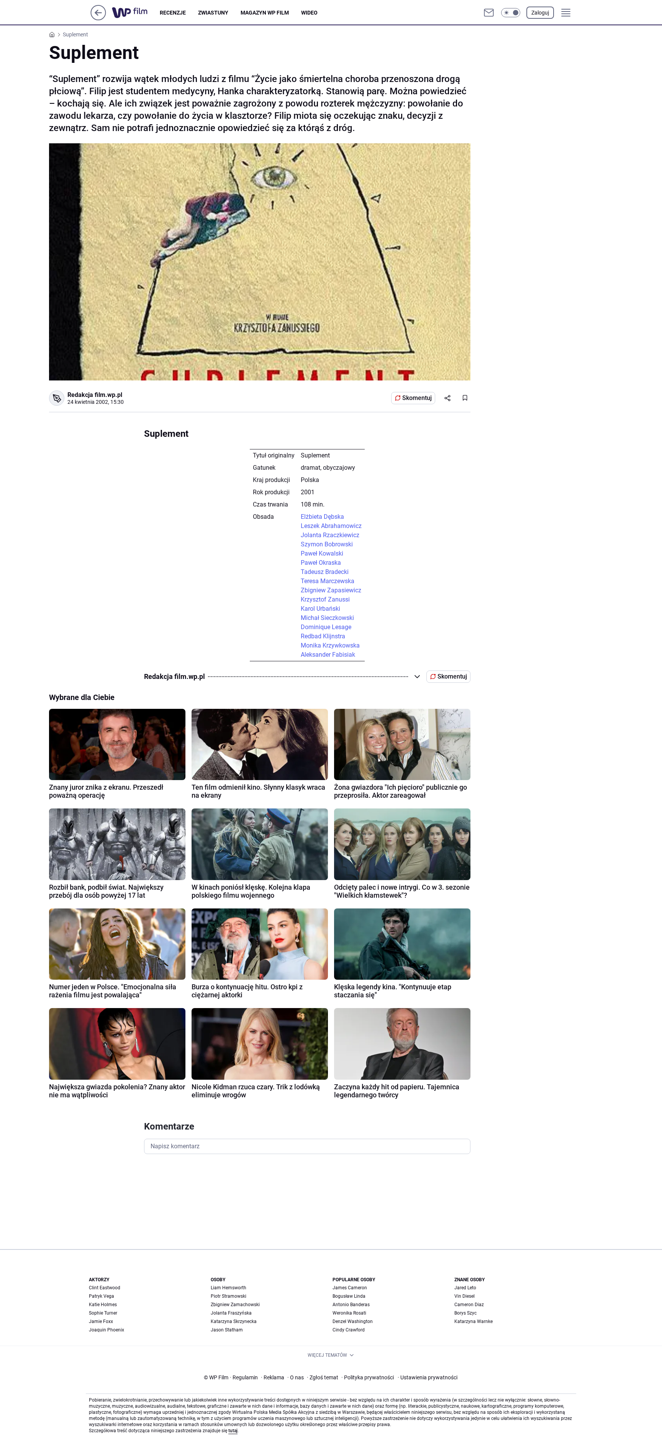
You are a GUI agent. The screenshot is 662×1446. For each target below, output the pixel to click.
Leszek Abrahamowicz (331, 526)
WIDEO (309, 13)
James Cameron (350, 1287)
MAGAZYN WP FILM (265, 13)
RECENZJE (173, 13)
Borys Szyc (465, 1313)
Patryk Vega (101, 1296)
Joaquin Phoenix (106, 1330)
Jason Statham (227, 1330)
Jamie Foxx (101, 1321)
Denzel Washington (353, 1321)
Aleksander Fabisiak (328, 654)
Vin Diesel (464, 1296)
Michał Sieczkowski (327, 617)
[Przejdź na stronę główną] (98, 18)
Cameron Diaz (469, 1304)
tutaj (233, 1430)
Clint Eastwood (104, 1287)
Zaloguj (540, 13)
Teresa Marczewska (327, 581)
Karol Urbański (320, 608)
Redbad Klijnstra (323, 636)
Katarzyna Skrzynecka (234, 1321)
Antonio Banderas (351, 1304)
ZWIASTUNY (213, 13)
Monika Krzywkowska (330, 645)
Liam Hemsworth (228, 1287)
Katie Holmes (103, 1304)
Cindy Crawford (349, 1330)
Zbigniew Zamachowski (235, 1304)
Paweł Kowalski (322, 553)
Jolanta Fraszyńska (231, 1313)
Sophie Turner (103, 1313)
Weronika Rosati (349, 1313)
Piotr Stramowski (228, 1296)
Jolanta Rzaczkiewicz (330, 535)
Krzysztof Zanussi (325, 599)
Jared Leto (465, 1287)
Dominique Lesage (326, 627)
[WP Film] (136, 13)
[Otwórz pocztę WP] (489, 13)
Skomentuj (417, 398)
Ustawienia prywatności (427, 1377)
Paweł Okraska (321, 562)
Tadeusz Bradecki (325, 571)
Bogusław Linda (349, 1296)
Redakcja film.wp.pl (94, 394)
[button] (510, 12)
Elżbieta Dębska (322, 516)
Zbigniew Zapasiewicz (331, 590)
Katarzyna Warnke (473, 1321)
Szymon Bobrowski (327, 544)
